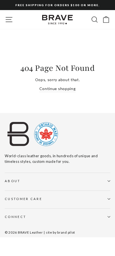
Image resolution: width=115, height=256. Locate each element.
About (13, 181)
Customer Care (23, 199)
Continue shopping (57, 88)
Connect (15, 217)
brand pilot (66, 232)
